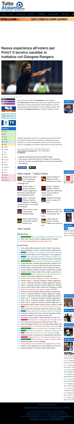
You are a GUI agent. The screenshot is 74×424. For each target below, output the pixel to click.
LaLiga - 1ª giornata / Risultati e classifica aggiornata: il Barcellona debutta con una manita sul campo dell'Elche (51, 191)
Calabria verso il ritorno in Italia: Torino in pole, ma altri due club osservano (44, 272)
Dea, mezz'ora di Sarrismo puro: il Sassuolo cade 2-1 (38, 322)
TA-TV (66, 310)
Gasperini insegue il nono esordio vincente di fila (36, 315)
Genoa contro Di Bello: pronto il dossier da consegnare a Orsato (41, 287)
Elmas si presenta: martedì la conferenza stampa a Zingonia (43, 257)
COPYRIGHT (66, 408)
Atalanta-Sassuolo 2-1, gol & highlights (33, 341)
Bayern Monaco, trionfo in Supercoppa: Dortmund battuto (30, 212)
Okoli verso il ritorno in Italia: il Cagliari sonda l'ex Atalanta (39, 239)
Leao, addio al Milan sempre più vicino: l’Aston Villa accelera (40, 248)
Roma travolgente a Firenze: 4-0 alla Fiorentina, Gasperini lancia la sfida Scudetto (47, 250)
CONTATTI (50, 408)
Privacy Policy (52, 404)
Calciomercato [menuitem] (53, 14)
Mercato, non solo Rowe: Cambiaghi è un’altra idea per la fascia (46, 328)
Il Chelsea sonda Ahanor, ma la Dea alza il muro (36, 241)
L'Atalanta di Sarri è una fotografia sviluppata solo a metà (42, 337)
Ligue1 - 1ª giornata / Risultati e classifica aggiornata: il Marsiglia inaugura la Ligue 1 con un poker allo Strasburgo (27, 202)
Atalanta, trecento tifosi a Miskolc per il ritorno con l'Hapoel (39, 278)
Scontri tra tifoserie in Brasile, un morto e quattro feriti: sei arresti (54, 179)
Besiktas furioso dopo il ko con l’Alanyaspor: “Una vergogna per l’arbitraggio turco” (47, 254)
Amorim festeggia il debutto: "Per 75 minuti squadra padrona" (40, 324)
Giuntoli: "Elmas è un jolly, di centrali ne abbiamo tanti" (43, 339)
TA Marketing (68, 172)
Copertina (67, 102)
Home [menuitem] (3, 14)
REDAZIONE (34, 408)
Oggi (66, 228)
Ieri (69, 228)
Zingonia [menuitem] (31, 14)
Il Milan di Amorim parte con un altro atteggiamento (39, 333)
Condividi (23, 167)
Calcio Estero (25, 149)
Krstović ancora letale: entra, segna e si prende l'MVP (38, 289)
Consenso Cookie (42, 404)
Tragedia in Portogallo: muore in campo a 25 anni (54, 200)
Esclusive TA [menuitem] (20, 14)
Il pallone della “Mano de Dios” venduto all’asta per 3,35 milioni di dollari (44, 259)
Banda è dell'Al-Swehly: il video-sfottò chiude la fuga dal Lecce (30, 221)
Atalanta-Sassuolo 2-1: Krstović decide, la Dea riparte (38, 348)
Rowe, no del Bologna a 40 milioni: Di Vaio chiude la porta (45, 237)
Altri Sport (67, 339)
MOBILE (56, 408)
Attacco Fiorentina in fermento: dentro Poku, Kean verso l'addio (41, 309)
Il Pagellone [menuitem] (41, 14)
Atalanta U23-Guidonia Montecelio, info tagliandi (36, 276)
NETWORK (27, 408)
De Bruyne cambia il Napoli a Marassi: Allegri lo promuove (39, 291)
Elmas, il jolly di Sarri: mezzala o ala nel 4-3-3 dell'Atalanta (42, 311)
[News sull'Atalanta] (13, 5)
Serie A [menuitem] (11, 14)
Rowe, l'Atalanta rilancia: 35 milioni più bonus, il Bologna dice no (47, 274)
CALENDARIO (42, 408)
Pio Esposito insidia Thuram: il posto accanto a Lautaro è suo (40, 304)
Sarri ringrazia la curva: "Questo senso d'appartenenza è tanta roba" (42, 343)
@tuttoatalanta (46, 151)
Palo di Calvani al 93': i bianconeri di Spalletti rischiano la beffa (43, 306)
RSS (61, 408)
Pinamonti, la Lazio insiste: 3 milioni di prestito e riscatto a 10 (40, 317)
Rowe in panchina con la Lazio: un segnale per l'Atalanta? (45, 261)
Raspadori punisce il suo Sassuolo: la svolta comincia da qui (40, 326)
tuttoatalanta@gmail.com (66, 416)
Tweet (33, 167)
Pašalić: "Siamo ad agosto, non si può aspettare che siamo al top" (42, 346)
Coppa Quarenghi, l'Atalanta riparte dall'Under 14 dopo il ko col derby (43, 263)
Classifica (5, 128)
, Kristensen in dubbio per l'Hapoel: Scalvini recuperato (46, 330)
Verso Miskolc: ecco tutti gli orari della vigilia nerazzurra (41, 252)
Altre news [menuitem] (65, 14)
